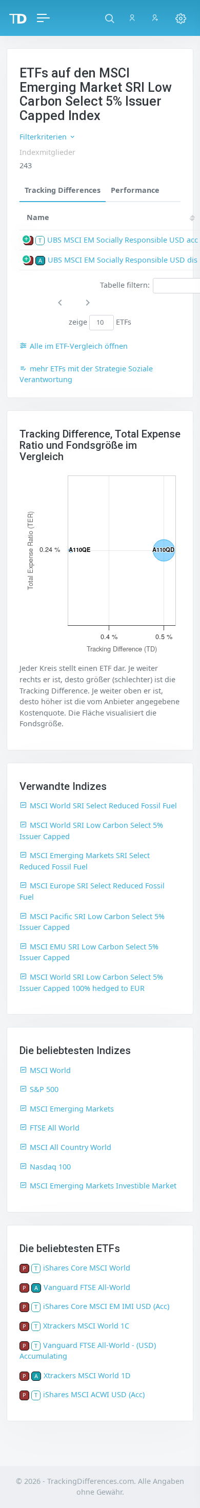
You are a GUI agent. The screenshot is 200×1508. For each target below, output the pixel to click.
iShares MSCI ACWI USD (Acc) (94, 1394)
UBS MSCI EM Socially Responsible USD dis (122, 260)
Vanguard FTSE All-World (87, 1287)
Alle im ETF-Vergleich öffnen (79, 346)
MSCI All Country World (70, 1147)
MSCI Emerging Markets (72, 1109)
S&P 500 (44, 1089)
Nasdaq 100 (50, 1167)
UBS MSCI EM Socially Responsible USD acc (122, 240)
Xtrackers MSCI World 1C (86, 1326)
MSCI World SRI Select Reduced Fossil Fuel (103, 805)
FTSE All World (54, 1128)
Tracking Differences (63, 190)
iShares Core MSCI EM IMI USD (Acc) (106, 1306)
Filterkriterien (44, 137)
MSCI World (50, 1070)
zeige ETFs (100, 322)
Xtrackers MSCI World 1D (87, 1375)
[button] (109, 18)
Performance (135, 190)
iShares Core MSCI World (86, 1268)
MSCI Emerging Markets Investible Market (103, 1185)
